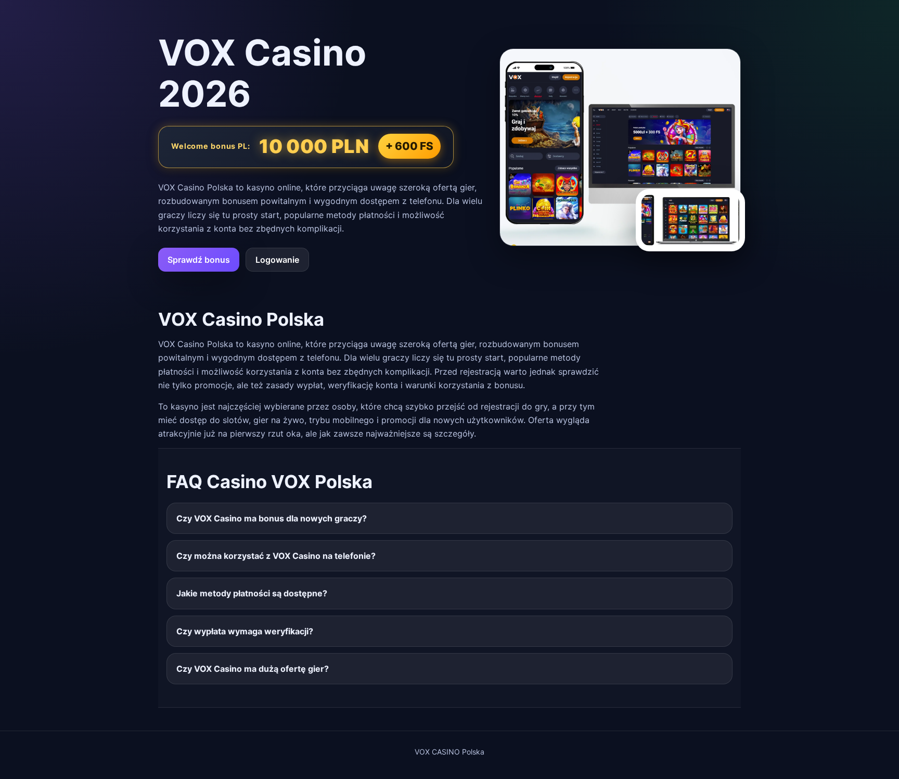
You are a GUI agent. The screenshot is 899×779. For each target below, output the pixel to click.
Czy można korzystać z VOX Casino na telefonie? (276, 556)
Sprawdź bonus (199, 259)
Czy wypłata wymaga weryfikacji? (244, 631)
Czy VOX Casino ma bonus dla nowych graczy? (271, 518)
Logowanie (277, 259)
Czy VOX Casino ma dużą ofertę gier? (252, 668)
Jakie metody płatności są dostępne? (251, 593)
